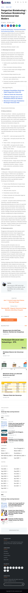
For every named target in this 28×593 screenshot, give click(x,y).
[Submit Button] (22, 584)
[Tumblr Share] (14, 26)
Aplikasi (2, 410)
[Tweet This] (5, 26)
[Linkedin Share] (11, 26)
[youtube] (16, 568)
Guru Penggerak (11, 430)
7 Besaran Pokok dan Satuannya (13, 94)
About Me (6, 559)
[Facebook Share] (2, 26)
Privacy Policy (7, 555)
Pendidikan (7, 416)
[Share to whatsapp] (17, 26)
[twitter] (22, 568)
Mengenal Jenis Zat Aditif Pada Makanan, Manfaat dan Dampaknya (13, 331)
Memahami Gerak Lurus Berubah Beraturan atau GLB (12, 374)
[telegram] (5, 568)
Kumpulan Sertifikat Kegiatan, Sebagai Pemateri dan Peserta (15, 519)
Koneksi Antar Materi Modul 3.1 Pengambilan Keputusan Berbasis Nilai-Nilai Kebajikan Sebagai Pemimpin (16, 512)
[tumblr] (8, 568)
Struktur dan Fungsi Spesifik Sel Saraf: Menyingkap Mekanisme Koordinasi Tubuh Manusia (16, 425)
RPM (2, 417)
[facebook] (15, 2)
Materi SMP (10, 421)
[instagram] (18, 2)
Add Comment (9, 320)
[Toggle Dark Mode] (21, 2)
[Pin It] (8, 26)
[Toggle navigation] (26, 2)
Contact (5, 557)
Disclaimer (6, 553)
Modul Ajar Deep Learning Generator (10, 411)
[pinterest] (13, 568)
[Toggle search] (23, 2)
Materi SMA (10, 437)
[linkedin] (10, 568)
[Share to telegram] (19, 26)
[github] (8, 570)
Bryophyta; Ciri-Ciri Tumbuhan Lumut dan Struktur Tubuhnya (16, 440)
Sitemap (6, 551)
